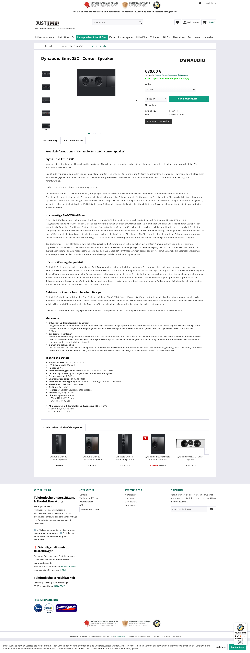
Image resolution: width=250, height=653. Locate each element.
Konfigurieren (237, 647)
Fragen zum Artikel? (160, 121)
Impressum (130, 505)
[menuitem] (117, 22)
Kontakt (83, 494)
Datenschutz (131, 501)
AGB (81, 505)
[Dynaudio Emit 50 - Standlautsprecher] (125, 444)
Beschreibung (50, 140)
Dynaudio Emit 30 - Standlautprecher (59, 458)
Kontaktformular (68, 566)
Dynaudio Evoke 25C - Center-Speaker (191, 458)
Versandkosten (120, 636)
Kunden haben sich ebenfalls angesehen (63, 427)
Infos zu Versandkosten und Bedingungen (171, 75)
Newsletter (130, 494)
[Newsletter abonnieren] (211, 509)
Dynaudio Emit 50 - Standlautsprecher (125, 458)
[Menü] (245, 624)
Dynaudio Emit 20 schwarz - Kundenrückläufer (158, 458)
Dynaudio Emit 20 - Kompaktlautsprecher (92, 458)
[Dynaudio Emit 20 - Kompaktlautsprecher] (92, 444)
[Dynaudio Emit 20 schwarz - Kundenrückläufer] (158, 444)
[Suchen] (140, 22)
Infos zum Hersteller (73, 140)
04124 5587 (59, 586)
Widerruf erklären (90, 509)
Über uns (129, 498)
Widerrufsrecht (86, 501)
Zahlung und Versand (89, 498)
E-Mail (63, 570)
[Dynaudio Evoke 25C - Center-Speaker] (191, 444)
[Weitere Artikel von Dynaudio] (192, 61)
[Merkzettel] (177, 22)
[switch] (240, 642)
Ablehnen (221, 647)
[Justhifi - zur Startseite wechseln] (47, 23)
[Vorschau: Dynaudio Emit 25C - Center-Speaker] (46, 74)
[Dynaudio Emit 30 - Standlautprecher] (59, 444)
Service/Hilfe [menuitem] (207, 3)
